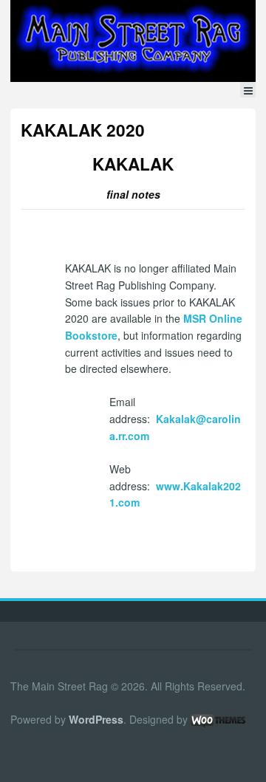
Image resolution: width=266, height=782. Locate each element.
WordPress (96, 719)
